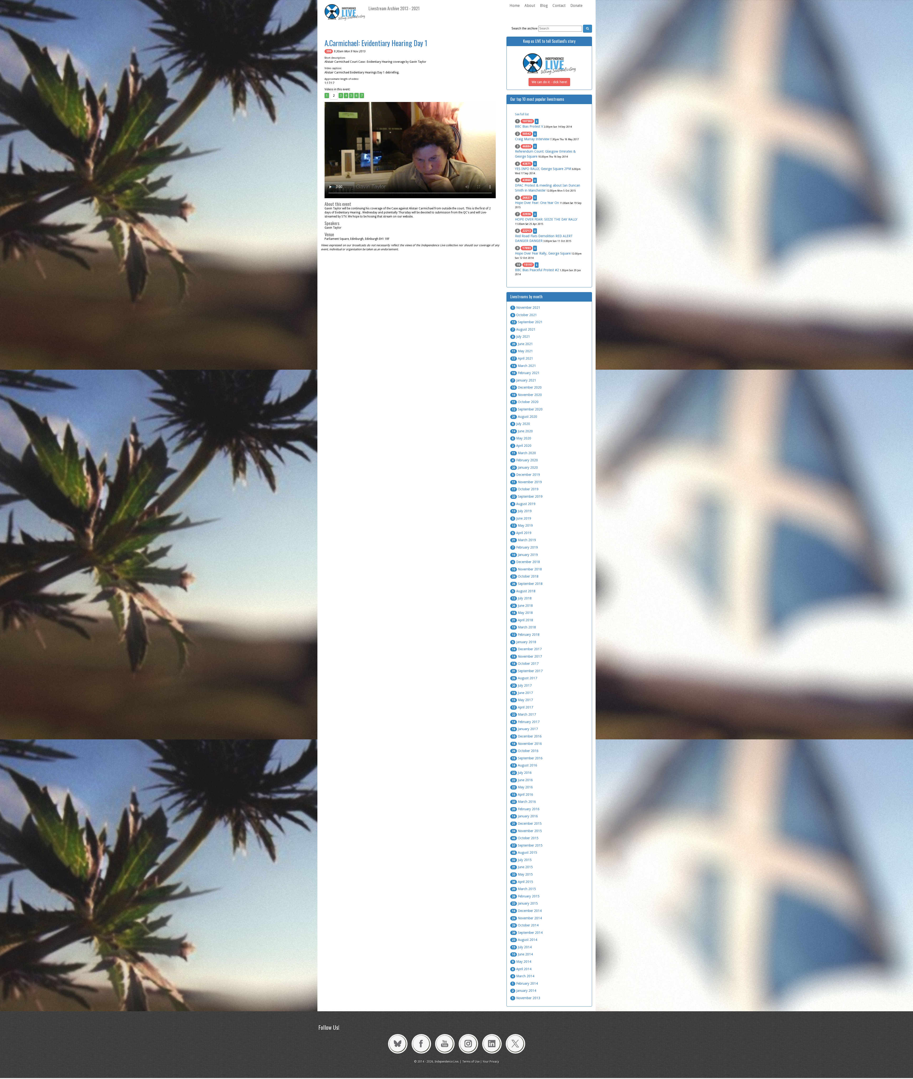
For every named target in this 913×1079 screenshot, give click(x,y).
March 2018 (524, 627)
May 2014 (521, 961)
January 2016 (525, 816)
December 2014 (527, 911)
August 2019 (523, 504)
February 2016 (525, 809)
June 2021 (522, 344)
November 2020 (527, 395)
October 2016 (525, 751)
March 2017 (524, 714)
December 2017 (527, 649)
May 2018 (522, 613)
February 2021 (525, 373)
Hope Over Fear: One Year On (537, 203)
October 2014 (525, 925)
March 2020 (524, 453)
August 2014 (524, 940)
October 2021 (524, 315)
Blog (544, 5)
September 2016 (527, 758)
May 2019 (522, 525)
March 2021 (524, 366)
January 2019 (525, 555)
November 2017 (527, 656)
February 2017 (525, 722)
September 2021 (527, 322)
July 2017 (522, 685)
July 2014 (522, 947)
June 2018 (522, 605)
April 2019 (521, 533)
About (529, 5)
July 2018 (522, 598)
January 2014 (524, 990)
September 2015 (527, 845)
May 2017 (522, 700)
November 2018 (527, 569)
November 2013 (526, 998)
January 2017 (525, 729)
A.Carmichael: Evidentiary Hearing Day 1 (376, 43)
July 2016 (522, 773)
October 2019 (525, 489)
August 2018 (523, 591)
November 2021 (526, 307)
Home (515, 5)
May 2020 (521, 438)
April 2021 (522, 358)
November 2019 (527, 482)
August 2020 (524, 417)
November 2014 (527, 918)
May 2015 (522, 874)
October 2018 (525, 576)
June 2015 (522, 867)
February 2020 (525, 460)
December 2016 (527, 736)
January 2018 (524, 642)
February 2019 (525, 547)
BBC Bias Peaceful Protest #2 (537, 270)
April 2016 (522, 794)
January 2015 (525, 903)
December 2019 (526, 475)
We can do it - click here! (549, 82)
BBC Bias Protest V (529, 126)
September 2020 (527, 409)
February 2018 (525, 634)
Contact (559, 5)
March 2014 (523, 976)
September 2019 (527, 496)
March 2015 (524, 889)
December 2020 (527, 387)
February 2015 (525, 896)
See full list (522, 114)
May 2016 (522, 787)
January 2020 (525, 467)
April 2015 (522, 882)
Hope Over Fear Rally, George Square (543, 253)
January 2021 (524, 380)
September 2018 (527, 584)
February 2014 (525, 983)
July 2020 (521, 424)
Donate (576, 5)
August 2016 (524, 765)
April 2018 (522, 620)
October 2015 (525, 838)
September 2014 (527, 932)
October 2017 (525, 663)
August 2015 (524, 852)
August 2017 (524, 678)
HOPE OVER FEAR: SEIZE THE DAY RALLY (546, 219)
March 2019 (524, 540)
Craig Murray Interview (532, 139)
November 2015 (527, 831)
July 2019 (522, 511)
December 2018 (526, 562)
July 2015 (522, 860)
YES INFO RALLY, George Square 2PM (543, 169)
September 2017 (527, 671)
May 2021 (522, 351)
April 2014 (521, 969)
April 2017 (522, 707)
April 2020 (521, 446)
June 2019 (521, 518)
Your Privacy (491, 1061)
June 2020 (522, 431)
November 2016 (527, 744)
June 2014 (522, 954)
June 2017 (522, 693)
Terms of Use (471, 1061)
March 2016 (524, 802)
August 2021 (523, 329)
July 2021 (521, 336)
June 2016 (522, 780)
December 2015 (527, 823)
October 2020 (525, 402)
